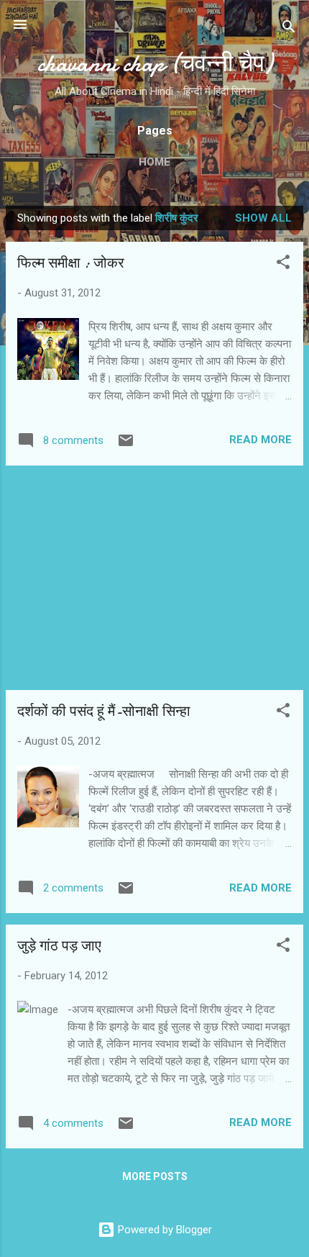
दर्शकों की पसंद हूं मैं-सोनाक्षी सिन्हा (103, 711)
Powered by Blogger (163, 1229)
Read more (260, 439)
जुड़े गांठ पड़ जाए (59, 946)
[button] (283, 264)
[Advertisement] (154, 578)
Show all (263, 218)
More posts (155, 1176)
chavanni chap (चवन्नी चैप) (154, 63)
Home (154, 161)
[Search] (289, 29)
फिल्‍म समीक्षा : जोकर (70, 263)
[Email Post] (125, 445)
